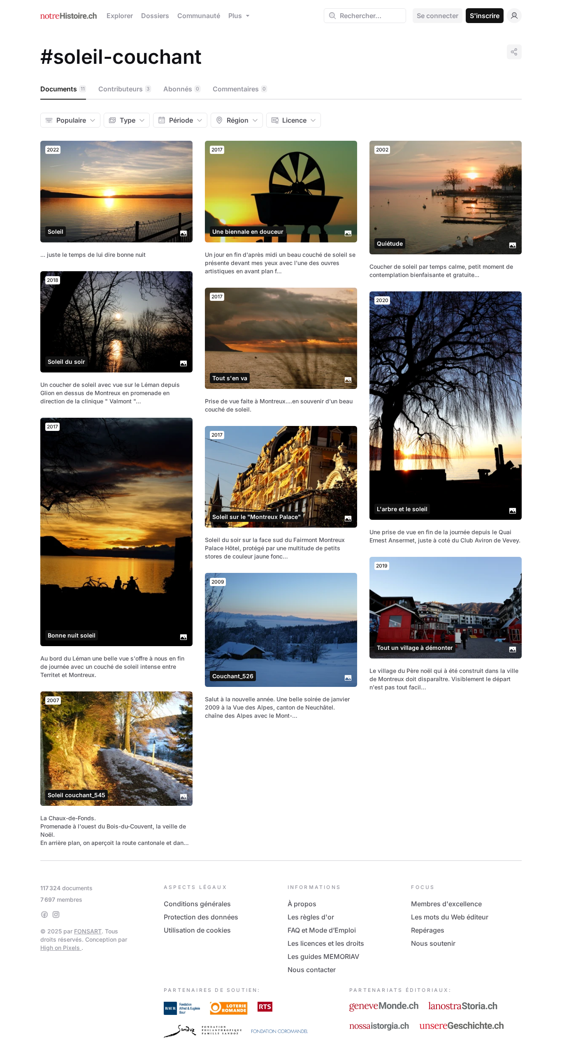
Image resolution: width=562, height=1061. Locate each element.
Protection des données (201, 917)
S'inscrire (484, 16)
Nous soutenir (433, 943)
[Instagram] (56, 914)
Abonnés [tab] (181, 89)
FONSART (88, 931)
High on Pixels (60, 947)
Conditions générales (197, 904)
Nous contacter (312, 970)
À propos (302, 904)
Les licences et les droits (326, 943)
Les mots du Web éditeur (449, 917)
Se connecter (437, 16)
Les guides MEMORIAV (323, 956)
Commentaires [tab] (239, 89)
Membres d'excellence (446, 904)
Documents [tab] (62, 89)
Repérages (427, 930)
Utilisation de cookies (197, 930)
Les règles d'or (311, 917)
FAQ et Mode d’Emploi (322, 930)
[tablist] (281, 89)
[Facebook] (44, 914)
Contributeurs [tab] (124, 89)
